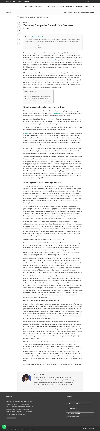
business (57, 113)
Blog (14, 1)
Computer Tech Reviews (28, 429)
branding (54, 60)
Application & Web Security (80, 413)
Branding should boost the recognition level (36, 98)
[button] (4, 427)
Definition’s (70, 6)
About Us (8, 1)
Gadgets (87, 6)
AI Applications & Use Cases (80, 403)
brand (26, 133)
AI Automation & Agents (80, 406)
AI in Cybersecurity (80, 408)
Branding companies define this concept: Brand (37, 96)
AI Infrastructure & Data (80, 411)
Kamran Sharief (37, 37)
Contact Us (26, 1)
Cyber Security (50, 6)
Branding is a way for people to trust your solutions (39, 100)
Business (70, 12)
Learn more (11, 418)
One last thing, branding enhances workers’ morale (39, 101)
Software (60, 6)
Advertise (19, 1)
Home (65, 12)
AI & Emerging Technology (34, 6)
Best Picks (79, 6)
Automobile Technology (80, 416)
